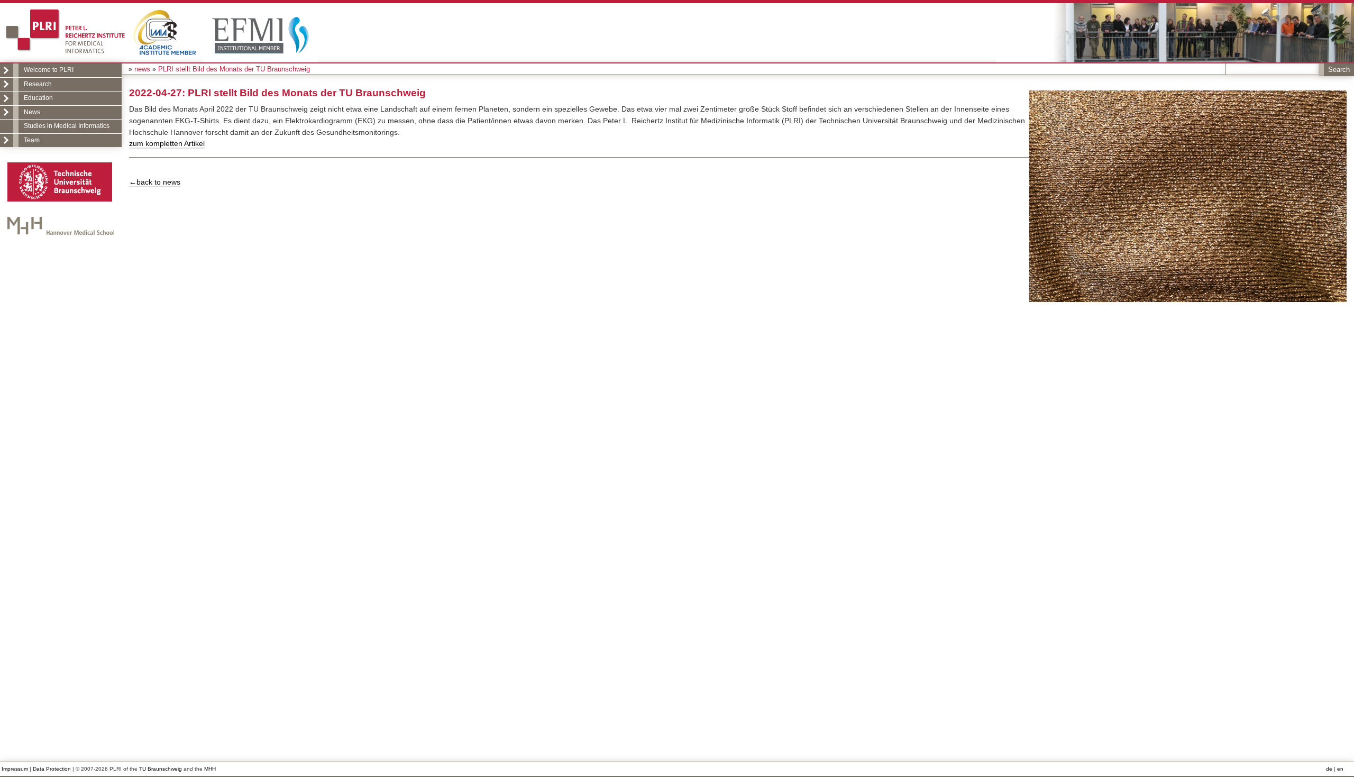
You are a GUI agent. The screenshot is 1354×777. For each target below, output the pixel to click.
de (1329, 769)
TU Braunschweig (160, 769)
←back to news (154, 182)
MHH (210, 769)
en (1340, 769)
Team (32, 140)
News (32, 112)
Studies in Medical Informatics (66, 126)
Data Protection (52, 769)
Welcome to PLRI (49, 70)
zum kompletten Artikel (167, 143)
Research (38, 84)
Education (38, 98)
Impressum (15, 769)
